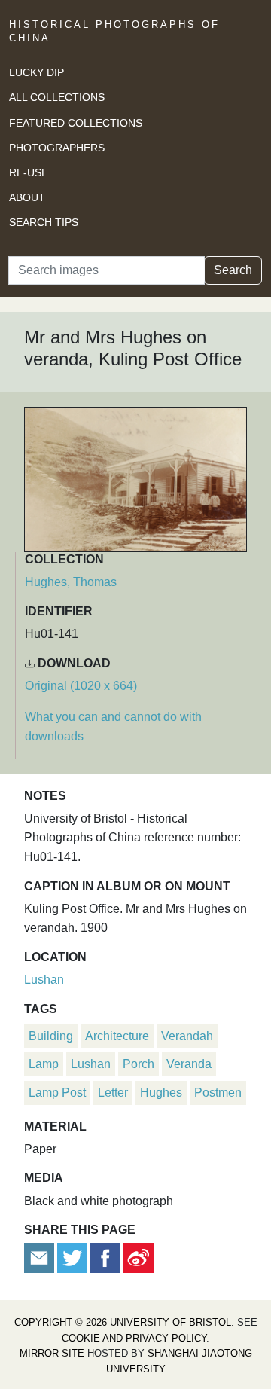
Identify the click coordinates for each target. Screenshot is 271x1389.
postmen (218, 1092)
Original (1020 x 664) (81, 685)
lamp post (57, 1092)
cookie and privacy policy (134, 1338)
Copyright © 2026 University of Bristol (122, 1322)
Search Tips (43, 222)
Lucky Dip (36, 72)
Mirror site (52, 1353)
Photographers (57, 148)
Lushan (44, 979)
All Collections (57, 97)
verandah (187, 1036)
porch (138, 1064)
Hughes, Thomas (71, 581)
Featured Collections (75, 123)
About (27, 197)
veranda (189, 1064)
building (51, 1036)
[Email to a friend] (40, 1257)
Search (233, 270)
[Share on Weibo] (138, 1257)
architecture (117, 1036)
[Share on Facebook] (105, 1257)
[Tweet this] (73, 1257)
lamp (44, 1064)
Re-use (28, 172)
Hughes (161, 1092)
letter (113, 1092)
